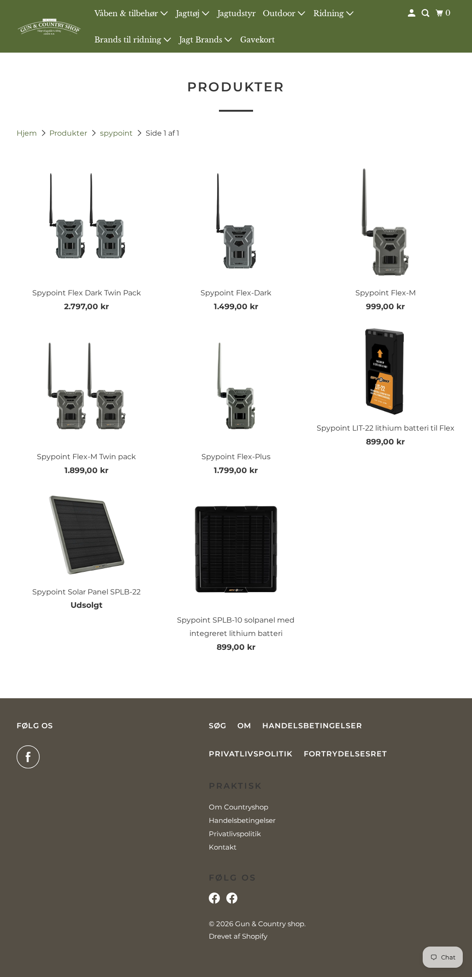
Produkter (69, 133)
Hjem (28, 133)
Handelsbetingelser (312, 725)
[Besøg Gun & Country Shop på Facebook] (231, 900)
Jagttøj (189, 13)
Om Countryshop (238, 807)
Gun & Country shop (269, 923)
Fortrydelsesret (345, 753)
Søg (217, 725)
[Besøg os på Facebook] (214, 900)
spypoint (117, 133)
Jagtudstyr (237, 13)
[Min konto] (412, 13)
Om (244, 725)
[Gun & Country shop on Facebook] (30, 756)
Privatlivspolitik (251, 753)
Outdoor (280, 13)
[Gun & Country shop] (49, 27)
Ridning (329, 13)
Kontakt (222, 847)
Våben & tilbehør (127, 13)
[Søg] (426, 13)
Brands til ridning (129, 39)
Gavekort (257, 39)
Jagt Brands (201, 39)
